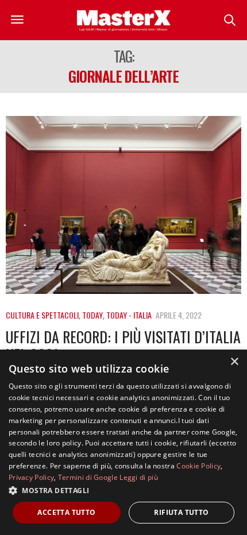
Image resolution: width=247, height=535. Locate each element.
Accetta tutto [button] (66, 512)
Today (92, 315)
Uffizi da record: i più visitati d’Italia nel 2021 (123, 345)
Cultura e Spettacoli (42, 315)
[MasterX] (123, 20)
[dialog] (123, 442)
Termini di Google (88, 477)
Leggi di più (138, 477)
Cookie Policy (198, 466)
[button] (123, 490)
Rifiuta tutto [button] (181, 512)
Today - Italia (129, 315)
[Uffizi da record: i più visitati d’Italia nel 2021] (123, 205)
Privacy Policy (31, 477)
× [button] (234, 362)
